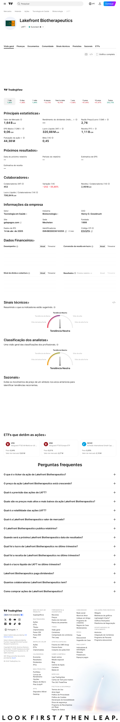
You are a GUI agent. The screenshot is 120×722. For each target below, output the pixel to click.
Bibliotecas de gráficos (103, 615)
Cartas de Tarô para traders (62, 680)
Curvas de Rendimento (37, 676)
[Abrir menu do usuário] (100, 3)
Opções (36, 679)
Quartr (14, 658)
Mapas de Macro (39, 682)
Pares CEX (37, 632)
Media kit (55, 670)
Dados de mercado (59, 620)
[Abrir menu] (4, 3)
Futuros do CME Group (60, 645)
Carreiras (55, 667)
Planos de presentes (59, 622)
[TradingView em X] (5, 619)
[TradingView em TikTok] (14, 623)
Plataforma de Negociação (104, 623)
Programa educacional (103, 640)
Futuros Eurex (57, 647)
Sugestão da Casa (84, 640)
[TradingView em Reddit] (19, 623)
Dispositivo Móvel (39, 692)
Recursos (55, 615)
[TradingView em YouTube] (14, 619)
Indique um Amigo (83, 618)
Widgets (97, 613)
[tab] (42, 246)
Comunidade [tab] (47, 46)
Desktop (36, 694)
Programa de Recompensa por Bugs (62, 706)
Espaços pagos (82, 657)
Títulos (35, 627)
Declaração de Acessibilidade (63, 700)
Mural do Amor (82, 615)
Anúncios (97, 632)
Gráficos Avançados (102, 621)
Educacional (81, 638)
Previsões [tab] (77, 46)
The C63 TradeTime (59, 682)
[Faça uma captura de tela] (86, 54)
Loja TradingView (58, 677)
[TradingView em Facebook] (10, 619)
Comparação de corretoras (62, 635)
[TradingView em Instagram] (19, 619)
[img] (40, 27)
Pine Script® (37, 684)
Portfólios (36, 672)
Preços (54, 617)
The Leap (55, 637)
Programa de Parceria (102, 637)
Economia (36, 657)
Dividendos (37, 662)
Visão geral (56, 630)
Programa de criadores (81, 622)
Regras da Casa (83, 625)
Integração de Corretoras (104, 635)
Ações (35, 622)
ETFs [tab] (97, 46)
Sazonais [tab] (88, 46)
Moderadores (82, 628)
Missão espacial (58, 660)
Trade (79, 635)
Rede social (81, 613)
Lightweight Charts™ (102, 618)
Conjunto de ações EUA (61, 650)
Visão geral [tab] (9, 46)
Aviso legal (56, 692)
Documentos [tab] (33, 46)
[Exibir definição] (21, 120)
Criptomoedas (38, 630)
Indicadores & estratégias (82, 648)
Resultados (37, 660)
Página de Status (58, 710)
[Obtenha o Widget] (91, 54)
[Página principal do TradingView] (11, 3)
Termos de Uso (57, 689)
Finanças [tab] (21, 46)
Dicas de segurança (59, 702)
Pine (34, 637)
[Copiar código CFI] (92, 231)
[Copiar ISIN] (66, 231)
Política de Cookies (59, 697)
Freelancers (81, 655)
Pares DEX (37, 635)
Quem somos (57, 657)
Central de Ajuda (58, 665)
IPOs (35, 665)
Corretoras (56, 632)
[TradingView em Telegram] (10, 623)
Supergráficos (38, 615)
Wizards (80, 652)
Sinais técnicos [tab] (63, 46)
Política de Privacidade (60, 695)
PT (93, 4)
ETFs (35, 625)
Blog (53, 662)
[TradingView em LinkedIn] (5, 623)
